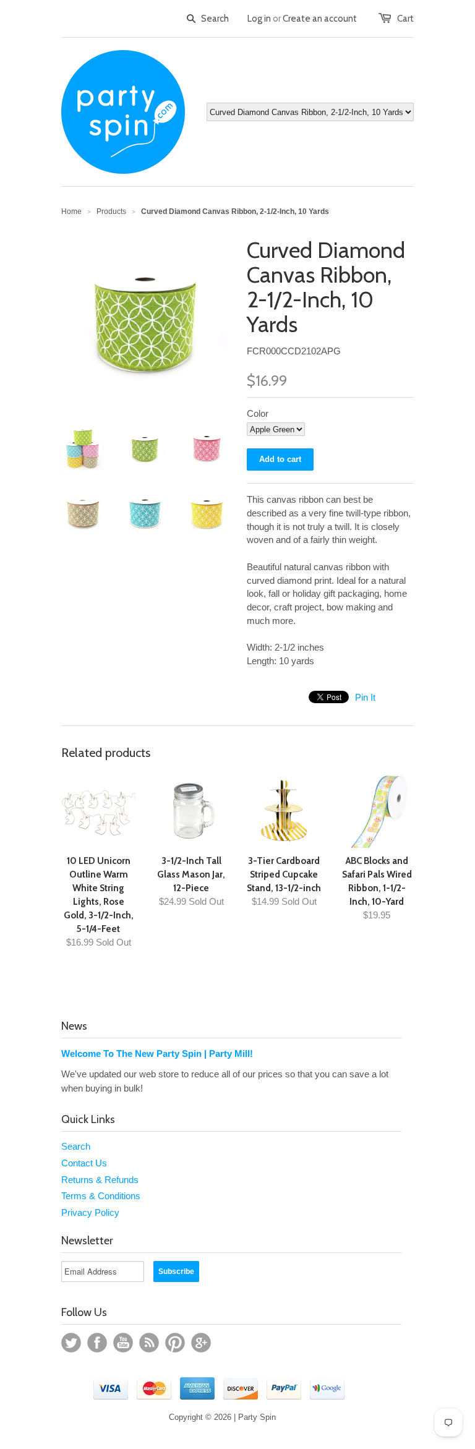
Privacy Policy (90, 1212)
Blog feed (149, 1343)
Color (257, 413)
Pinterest (175, 1343)
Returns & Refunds (100, 1179)
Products (111, 211)
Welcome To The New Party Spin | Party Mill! (157, 1053)
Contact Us (84, 1163)
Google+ (201, 1343)
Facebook (97, 1343)
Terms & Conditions (100, 1195)
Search (75, 1146)
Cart (405, 18)
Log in (259, 18)
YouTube (123, 1343)
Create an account (320, 18)
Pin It (365, 697)
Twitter (71, 1343)
